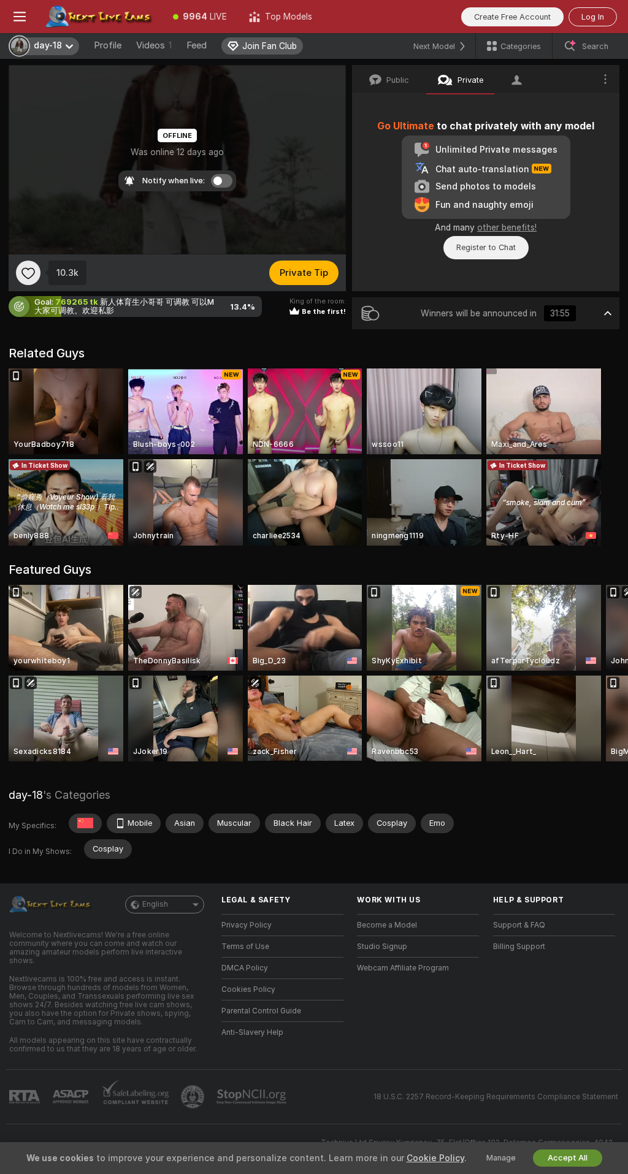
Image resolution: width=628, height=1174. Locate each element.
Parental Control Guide (261, 1011)
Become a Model (387, 925)
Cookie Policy (435, 1158)
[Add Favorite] (28, 273)
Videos (154, 45)
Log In (592, 16)
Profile (107, 45)
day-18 (26, 794)
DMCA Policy (244, 968)
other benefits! (507, 227)
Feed (196, 45)
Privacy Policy (246, 925)
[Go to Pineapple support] (194, 1096)
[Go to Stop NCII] (252, 1096)
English (155, 904)
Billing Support (519, 946)
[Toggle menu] (19, 16)
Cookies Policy (248, 989)
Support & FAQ (519, 925)
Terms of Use (245, 946)
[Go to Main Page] (100, 16)
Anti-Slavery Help (252, 1032)
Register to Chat (486, 247)
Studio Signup (382, 946)
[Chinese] (85, 823)
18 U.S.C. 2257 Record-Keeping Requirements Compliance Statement (495, 1096)
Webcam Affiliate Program (403, 968)
